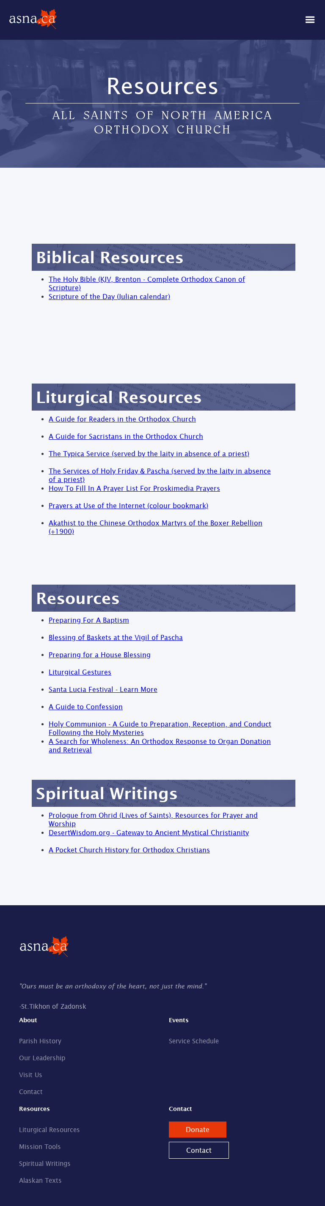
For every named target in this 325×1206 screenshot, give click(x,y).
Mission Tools (40, 1146)
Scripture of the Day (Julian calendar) (109, 296)
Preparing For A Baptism (89, 620)
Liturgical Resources (49, 1129)
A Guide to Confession (86, 707)
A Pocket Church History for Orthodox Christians (129, 850)
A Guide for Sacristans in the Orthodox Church (126, 436)
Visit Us (30, 1074)
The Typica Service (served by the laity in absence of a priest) (149, 453)
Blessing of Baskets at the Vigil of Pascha (116, 637)
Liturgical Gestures (80, 672)
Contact (31, 1091)
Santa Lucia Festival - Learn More (103, 689)
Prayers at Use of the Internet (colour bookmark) (128, 505)
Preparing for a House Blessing (100, 655)
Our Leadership (42, 1058)
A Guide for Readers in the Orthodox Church (122, 419)
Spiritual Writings (45, 1163)
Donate (197, 1129)
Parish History (40, 1041)
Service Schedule (194, 1041)
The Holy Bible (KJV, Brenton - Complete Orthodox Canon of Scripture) (147, 283)
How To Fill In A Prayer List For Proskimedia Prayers (134, 488)
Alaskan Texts (40, 1180)
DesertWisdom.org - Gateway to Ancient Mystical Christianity (149, 832)
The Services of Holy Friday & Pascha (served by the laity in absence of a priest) (160, 475)
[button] (310, 20)
